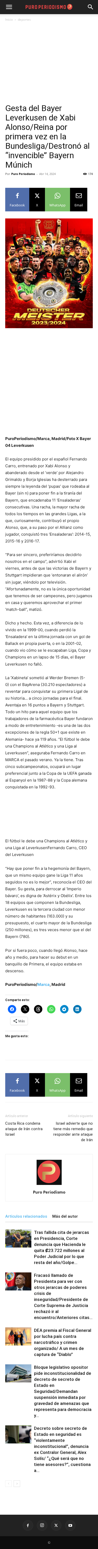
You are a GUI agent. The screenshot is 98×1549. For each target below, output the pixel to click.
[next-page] (17, 1483)
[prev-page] (8, 1483)
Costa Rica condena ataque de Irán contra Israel (24, 1129)
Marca (43, 984)
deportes (24, 19)
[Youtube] (70, 1525)
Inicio (9, 19)
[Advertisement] (49, 64)
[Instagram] (42, 1525)
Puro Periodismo (23, 174)
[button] (90, 7)
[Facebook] (28, 1525)
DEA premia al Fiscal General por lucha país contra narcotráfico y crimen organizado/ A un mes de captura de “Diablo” (62, 1342)
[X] (56, 1525)
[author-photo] (49, 1185)
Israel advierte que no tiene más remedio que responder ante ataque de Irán (73, 1131)
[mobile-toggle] (9, 7)
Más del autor (65, 1216)
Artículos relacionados (26, 1216)
